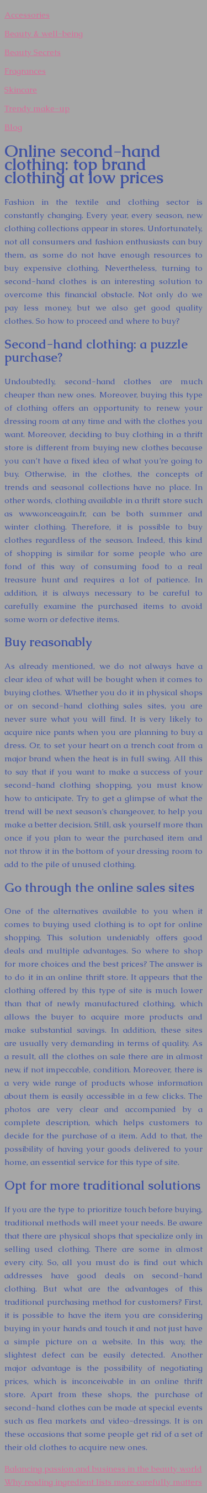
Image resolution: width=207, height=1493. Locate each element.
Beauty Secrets (32, 52)
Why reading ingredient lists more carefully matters (103, 1481)
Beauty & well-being (43, 33)
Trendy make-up (37, 108)
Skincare (20, 89)
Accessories (27, 14)
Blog (13, 127)
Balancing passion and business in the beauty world (103, 1468)
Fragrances (25, 71)
